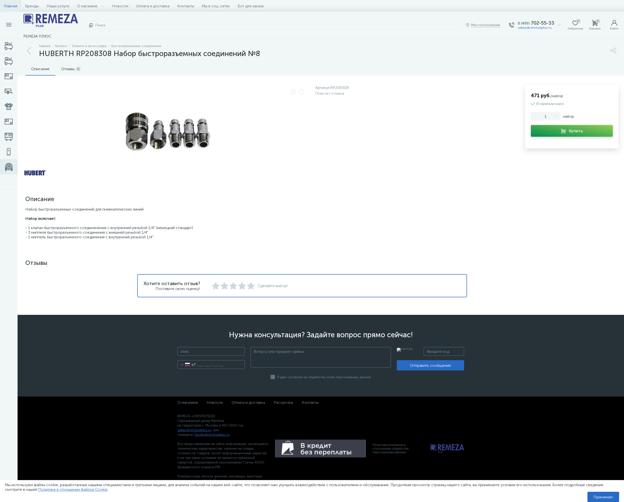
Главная (10, 6)
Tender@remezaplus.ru (212, 435)
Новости (120, 6)
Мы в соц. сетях (216, 6)
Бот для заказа (250, 6)
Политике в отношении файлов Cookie (72, 489)
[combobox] (186, 364)
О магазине (87, 6)
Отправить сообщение (430, 365)
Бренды (32, 6)
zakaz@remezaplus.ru (535, 28)
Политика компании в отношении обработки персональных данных (390, 448)
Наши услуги (58, 6)
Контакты (185, 6)
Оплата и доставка (152, 6)
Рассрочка (283, 402)
